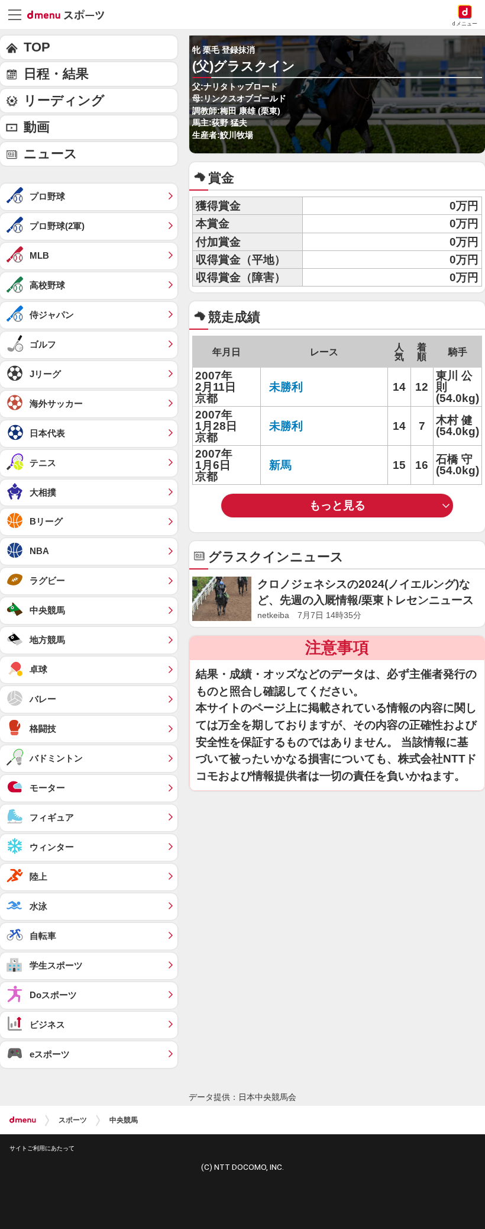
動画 (37, 127)
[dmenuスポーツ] (70, 14)
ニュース (50, 153)
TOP (37, 47)
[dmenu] (23, 1120)
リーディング (64, 100)
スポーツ (73, 1120)
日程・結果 (56, 73)
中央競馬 (123, 1120)
